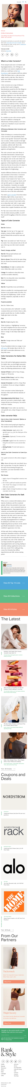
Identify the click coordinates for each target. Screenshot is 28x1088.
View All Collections (11, 596)
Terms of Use (3, 1086)
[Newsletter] (23, 2)
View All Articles (10, 609)
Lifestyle (3, 1073)
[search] (25, 2)
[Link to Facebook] (3, 1062)
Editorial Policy (18, 1069)
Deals (2, 1064)
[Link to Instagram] (7, 1062)
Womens (3, 1068)
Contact (16, 1072)
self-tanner (4, 348)
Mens (2, 1070)
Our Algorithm (17, 1067)
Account (19, 2)
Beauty (3, 1066)
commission (23, 44)
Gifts (2, 1075)
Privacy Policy (9, 1039)
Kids (2, 1071)
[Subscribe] (24, 1035)
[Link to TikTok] (15, 1062)
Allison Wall (8, 51)
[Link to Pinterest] (11, 1062)
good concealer (12, 195)
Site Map (16, 1076)
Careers (16, 1074)
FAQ (15, 1071)
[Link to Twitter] (19, 1062)
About (15, 1066)
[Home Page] (7, 2)
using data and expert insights (13, 42)
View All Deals (5, 930)
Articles (3, 30)
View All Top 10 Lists (11, 583)
